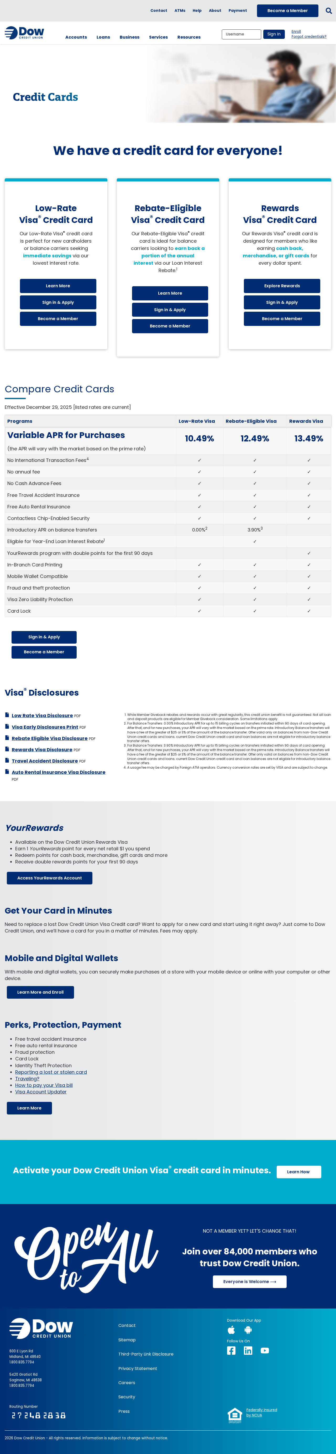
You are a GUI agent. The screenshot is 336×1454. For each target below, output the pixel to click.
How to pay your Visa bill (44, 1085)
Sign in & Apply (58, 302)
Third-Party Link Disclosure (146, 1354)
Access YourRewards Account (49, 878)
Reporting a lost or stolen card (51, 1072)
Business (129, 37)
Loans (103, 37)
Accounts (76, 37)
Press (124, 1411)
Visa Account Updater (41, 1091)
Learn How (299, 1172)
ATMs (180, 10)
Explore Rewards (282, 286)
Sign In (274, 34)
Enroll (296, 31)
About (215, 10)
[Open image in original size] (86, 1255)
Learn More (58, 286)
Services (158, 37)
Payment (238, 10)
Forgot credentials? (309, 36)
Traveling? (27, 1078)
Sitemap (127, 1340)
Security (126, 1397)
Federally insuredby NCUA (261, 1413)
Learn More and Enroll (40, 992)
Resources (189, 37)
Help (197, 10)
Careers (126, 1383)
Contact (158, 10)
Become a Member (287, 11)
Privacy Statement (137, 1369)
